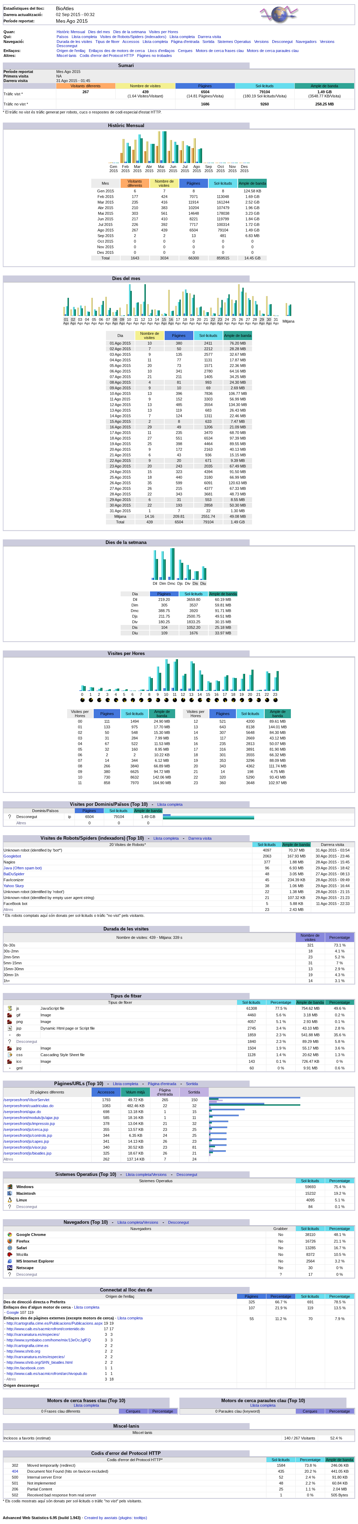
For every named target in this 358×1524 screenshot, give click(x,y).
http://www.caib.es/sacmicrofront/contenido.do (46, 1329)
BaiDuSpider (13, 874)
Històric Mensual (71, 32)
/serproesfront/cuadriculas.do (28, 1106)
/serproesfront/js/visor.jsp (24, 1147)
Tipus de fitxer (107, 41)
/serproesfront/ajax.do (22, 1112)
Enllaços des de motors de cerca (117, 51)
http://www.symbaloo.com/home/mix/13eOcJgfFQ (49, 1340)
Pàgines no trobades (154, 55)
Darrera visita (209, 37)
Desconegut (282, 41)
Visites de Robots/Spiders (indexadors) (133, 37)
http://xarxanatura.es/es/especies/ (36, 1357)
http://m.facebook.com (25, 1368)
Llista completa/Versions (146, 1174)
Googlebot (12, 856)
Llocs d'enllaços (161, 51)
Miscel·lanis (67, 55)
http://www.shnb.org (23, 1351)
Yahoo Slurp (13, 886)
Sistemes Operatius (234, 41)
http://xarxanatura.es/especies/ (33, 1334)
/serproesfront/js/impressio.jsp (29, 1123)
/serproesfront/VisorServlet (26, 1100)
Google (13, 1312)
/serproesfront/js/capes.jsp (26, 1141)
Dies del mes (99, 32)
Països (63, 37)
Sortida (208, 41)
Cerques (185, 51)
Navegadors (306, 41)
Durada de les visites (74, 41)
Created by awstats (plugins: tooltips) (115, 1518)
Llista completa (84, 37)
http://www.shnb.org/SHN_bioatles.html (39, 1362)
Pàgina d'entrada (185, 41)
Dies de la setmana (129, 32)
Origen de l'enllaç (71, 51)
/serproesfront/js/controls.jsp (27, 1135)
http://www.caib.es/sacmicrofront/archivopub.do (47, 1373)
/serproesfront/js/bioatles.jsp (27, 1153)
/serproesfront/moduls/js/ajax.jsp (31, 1118)
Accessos (130, 41)
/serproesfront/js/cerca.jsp (25, 1129)
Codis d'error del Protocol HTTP (107, 55)
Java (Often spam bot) (22, 868)
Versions (261, 41)
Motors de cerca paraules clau (273, 51)
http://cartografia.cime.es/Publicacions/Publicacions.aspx (55, 1323)
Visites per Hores (163, 32)
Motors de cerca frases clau (220, 51)
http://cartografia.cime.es (28, 1345)
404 (15, 1471)
